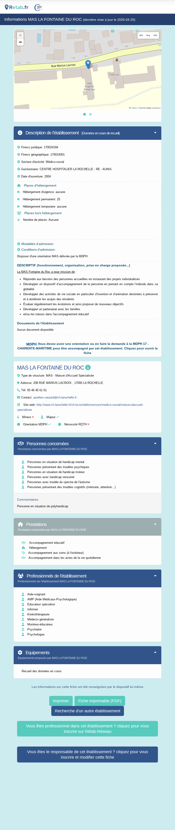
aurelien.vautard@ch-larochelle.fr (55, 397)
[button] (88, 64)
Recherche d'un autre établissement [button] (87, 711)
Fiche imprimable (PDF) (99, 701)
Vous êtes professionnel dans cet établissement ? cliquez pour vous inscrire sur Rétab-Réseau (87, 729)
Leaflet (133, 108)
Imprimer (61, 701)
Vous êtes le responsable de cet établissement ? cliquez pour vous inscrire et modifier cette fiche (87, 754)
